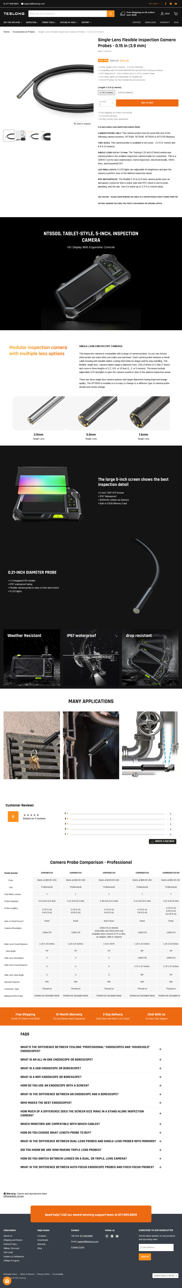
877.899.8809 (11, 3)
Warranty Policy (10, 1274)
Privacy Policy (43, 1274)
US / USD (153, 4)
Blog (176, 22)
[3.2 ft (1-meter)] (107, 95)
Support (85, 22)
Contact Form (77, 1247)
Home (7, 32)
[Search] (110, 13)
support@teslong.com (34, 3)
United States (164, 1275)
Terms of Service (27, 1274)
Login (167, 13)
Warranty (165, 22)
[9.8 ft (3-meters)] (125, 95)
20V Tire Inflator (12, 22)
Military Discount (11, 1248)
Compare (137, 22)
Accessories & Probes (24, 32)
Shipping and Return (13, 1240)
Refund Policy (10, 1244)
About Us (8, 1236)
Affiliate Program (11, 1260)
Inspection (31, 22)
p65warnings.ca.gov (14, 1196)
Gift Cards (8, 1252)
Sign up (145, 1256)
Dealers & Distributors (14, 1256)
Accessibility (58, 1274)
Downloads (150, 22)
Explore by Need (68, 22)
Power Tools (48, 22)
